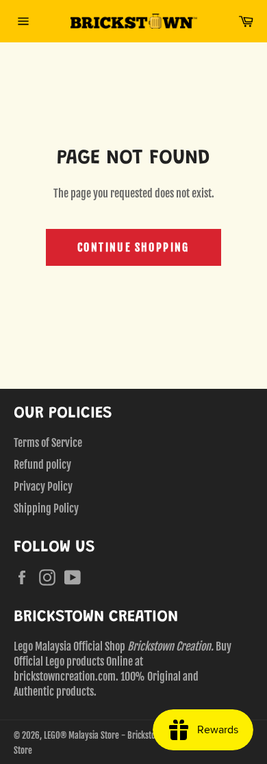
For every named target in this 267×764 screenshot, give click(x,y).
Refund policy (42, 465)
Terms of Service (48, 443)
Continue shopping (133, 247)
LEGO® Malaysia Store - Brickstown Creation (120, 735)
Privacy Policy (43, 486)
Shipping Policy (46, 508)
